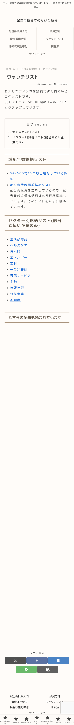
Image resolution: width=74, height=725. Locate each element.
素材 (13, 263)
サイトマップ (37, 713)
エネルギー (19, 257)
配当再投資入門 (19, 696)
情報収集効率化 (19, 707)
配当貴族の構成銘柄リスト (31, 185)
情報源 (55, 707)
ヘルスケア (19, 245)
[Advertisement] (37, 486)
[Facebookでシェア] (36, 660)
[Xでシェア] (15, 660)
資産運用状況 (19, 702)
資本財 (15, 251)
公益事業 (17, 294)
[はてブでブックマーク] (58, 660)
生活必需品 (19, 239)
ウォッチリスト (55, 702)
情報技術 (17, 288)
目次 (30, 124)
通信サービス (20, 276)
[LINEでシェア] (26, 669)
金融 (13, 282)
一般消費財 (19, 270)
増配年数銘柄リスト (26, 132)
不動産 (15, 300)
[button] (47, 669)
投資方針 (55, 696)
